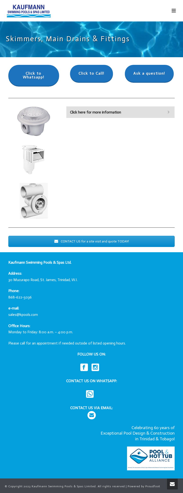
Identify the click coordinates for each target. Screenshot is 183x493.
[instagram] (95, 368)
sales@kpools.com (23, 314)
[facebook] (84, 368)
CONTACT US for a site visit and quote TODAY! (94, 241)
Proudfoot (152, 486)
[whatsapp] (90, 394)
